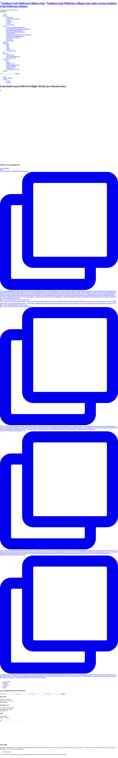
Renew (8, 62)
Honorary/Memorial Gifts (12, 65)
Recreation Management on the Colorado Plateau (18, 34)
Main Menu (3, 11)
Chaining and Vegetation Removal (15, 36)
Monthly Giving (10, 63)
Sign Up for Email (11, 58)
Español (8, 82)
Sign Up (5, 683)
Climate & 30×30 (10, 33)
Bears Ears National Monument (14, 30)
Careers (8, 23)
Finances (8, 20)
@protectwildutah (4, 168)
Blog (7, 46)
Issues (4, 26)
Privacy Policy (10, 24)
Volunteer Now (10, 55)
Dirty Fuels (9, 39)
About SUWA (5, 15)
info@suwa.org (19, 749)
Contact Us (9, 21)
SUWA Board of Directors (13, 19)
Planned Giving (10, 68)
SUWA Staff (9, 17)
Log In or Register (8, 78)
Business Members (11, 66)
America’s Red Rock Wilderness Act (15, 27)
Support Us (6, 59)
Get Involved (5, 52)
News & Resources (5, 42)
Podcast (8, 49)
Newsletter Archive (11, 50)
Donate (5, 71)
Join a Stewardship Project (13, 56)
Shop (4, 76)
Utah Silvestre (10, 40)
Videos (8, 47)
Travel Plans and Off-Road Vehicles (15, 32)
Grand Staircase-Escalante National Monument (18, 29)
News (7, 45)
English (5, 79)
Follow (2, 169)
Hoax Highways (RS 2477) (13, 37)
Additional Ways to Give (12, 69)
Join (7, 60)
